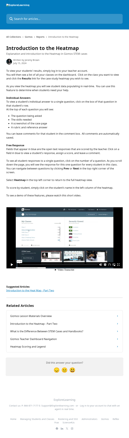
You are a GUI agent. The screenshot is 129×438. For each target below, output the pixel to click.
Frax (56, 422)
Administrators (89, 419)
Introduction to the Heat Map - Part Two (30, 290)
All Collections (13, 36)
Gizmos (29, 36)
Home (13, 419)
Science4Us (69, 422)
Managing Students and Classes (37, 419)
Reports (40, 36)
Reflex (116, 419)
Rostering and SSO (68, 419)
